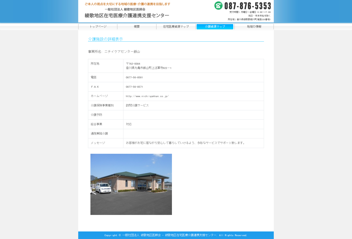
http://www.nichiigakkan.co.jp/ (147, 96)
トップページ (97, 26)
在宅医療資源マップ (176, 26)
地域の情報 (254, 26)
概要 (137, 26)
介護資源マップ (215, 26)
